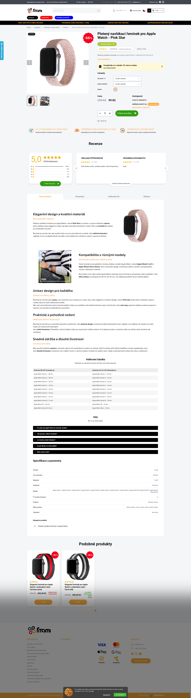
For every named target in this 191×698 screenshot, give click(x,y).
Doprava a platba (32, 669)
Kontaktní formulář (141, 661)
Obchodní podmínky (33, 672)
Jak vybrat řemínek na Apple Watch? (57, 2)
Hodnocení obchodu (33, 682)
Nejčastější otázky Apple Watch (36, 2)
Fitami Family (31, 660)
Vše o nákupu (82, 2)
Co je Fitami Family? (109, 68)
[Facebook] (132, 653)
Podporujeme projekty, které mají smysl (39, 678)
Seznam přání (137, 10)
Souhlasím (121, 695)
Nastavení (106, 695)
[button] (165, 168)
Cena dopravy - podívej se (141, 107)
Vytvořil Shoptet (144, 695)
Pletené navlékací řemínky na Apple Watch (53, 526)
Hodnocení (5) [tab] (113, 196)
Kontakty (30, 666)
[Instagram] (136, 653)
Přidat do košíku (124, 113)
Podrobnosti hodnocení (125, 49)
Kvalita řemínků (32, 656)
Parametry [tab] (79, 196)
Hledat (98, 10)
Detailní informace (103, 59)
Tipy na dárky (31, 647)
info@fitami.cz (139, 644)
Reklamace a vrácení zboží (35, 644)
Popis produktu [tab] (45, 196)
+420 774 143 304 (140, 648)
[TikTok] (140, 653)
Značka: (141, 49)
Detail (43, 602)
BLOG (91, 2)
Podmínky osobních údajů (35, 675)
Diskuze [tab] (147, 196)
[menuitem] (32, 18)
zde (92, 691)
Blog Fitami (30, 663)
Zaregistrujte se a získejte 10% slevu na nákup (120, 65)
